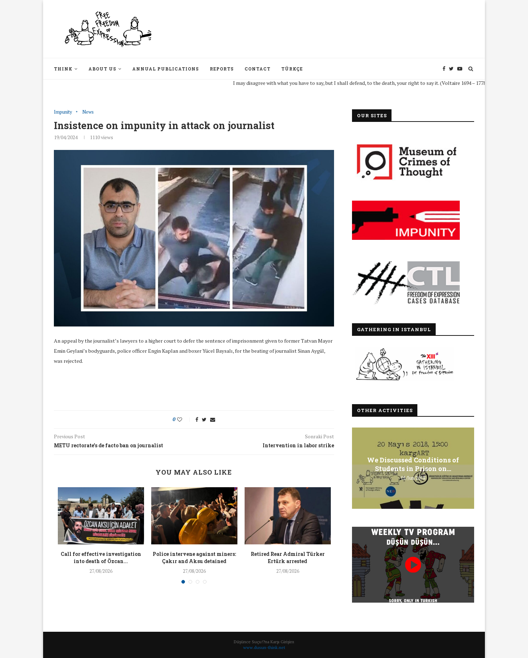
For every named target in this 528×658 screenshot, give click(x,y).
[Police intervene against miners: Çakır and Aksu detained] (194, 516)
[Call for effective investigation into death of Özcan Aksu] (101, 516)
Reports (222, 69)
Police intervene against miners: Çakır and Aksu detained (194, 557)
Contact (257, 69)
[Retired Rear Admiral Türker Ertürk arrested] (288, 516)
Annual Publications (165, 69)
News (88, 112)
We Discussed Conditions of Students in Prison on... (413, 464)
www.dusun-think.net (264, 647)
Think (63, 69)
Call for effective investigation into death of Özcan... (101, 557)
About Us (102, 69)
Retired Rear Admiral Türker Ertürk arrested (288, 557)
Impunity (63, 112)
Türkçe (292, 69)
